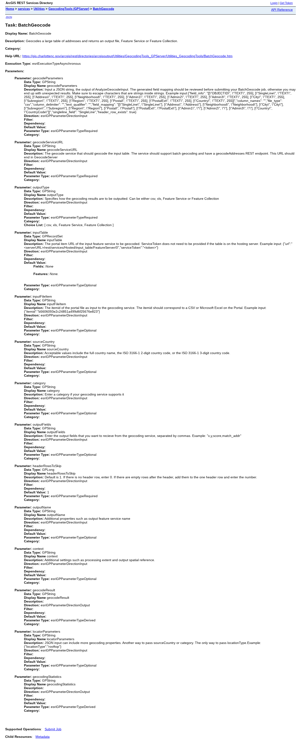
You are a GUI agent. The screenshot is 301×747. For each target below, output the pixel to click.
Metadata (43, 737)
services (24, 9)
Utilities (39, 9)
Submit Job (53, 729)
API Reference (282, 10)
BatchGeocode (103, 9)
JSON (9, 17)
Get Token (286, 3)
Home (10, 9)
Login (274, 3)
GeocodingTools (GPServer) (68, 9)
